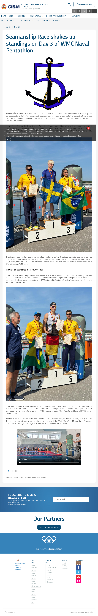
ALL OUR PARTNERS (49, 527)
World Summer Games (34, 567)
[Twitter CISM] (84, 11)
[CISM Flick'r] (94, 11)
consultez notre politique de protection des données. (61, 136)
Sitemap (65, 569)
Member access (85, 4)
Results (16, 471)
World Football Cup (34, 599)
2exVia (79, 612)
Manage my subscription (17, 504)
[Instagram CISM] (74, 11)
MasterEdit (89, 612)
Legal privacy (64, 564)
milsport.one (10, 612)
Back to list (13, 26)
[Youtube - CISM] (89, 11)
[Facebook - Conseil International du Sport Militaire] (79, 11)
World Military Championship (36, 583)
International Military (32, 4)
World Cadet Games (33, 591)
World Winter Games (33, 575)
